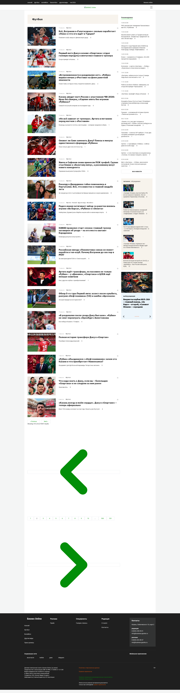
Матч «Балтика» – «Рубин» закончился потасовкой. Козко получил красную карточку (134, 164)
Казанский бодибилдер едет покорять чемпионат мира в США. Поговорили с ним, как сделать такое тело (137, 304)
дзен (50, 657)
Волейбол (44, 2)
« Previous (33, 421)
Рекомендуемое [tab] (127, 17)
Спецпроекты (81, 619)
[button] (123, 316)
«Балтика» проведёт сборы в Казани (133, 94)
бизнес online (148, 2)
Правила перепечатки (85, 671)
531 (110, 518)
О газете (104, 623)
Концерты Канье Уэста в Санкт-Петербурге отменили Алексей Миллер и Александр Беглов (135, 103)
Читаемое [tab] (126, 181)
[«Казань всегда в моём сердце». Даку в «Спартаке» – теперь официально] (43, 407)
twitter (41, 657)
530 (102, 518)
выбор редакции (129, 296)
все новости (137, 171)
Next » (46, 421)
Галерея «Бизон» (82, 623)
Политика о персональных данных (89, 668)
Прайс (52, 623)
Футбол (36, 2)
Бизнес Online (34, 618)
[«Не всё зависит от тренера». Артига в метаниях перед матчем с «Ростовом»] (43, 123)
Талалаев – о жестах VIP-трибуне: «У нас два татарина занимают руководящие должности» (136, 134)
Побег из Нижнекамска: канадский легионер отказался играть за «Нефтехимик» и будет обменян (135, 211)
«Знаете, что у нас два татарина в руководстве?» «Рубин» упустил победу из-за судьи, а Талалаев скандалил (136, 123)
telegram (61, 657)
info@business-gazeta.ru (140, 633)
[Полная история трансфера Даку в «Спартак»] (43, 342)
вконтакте (30, 657)
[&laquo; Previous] (74, 472)
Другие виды (63, 2)
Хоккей (30, 2)
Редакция (105, 619)
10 (88, 518)
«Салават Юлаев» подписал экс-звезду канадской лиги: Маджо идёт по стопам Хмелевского (135, 245)
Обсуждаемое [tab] (135, 181)
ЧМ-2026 (73, 2)
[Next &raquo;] (74, 565)
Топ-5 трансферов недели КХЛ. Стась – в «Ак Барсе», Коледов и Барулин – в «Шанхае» (136, 228)
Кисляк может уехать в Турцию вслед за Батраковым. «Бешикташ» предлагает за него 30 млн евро (135, 36)
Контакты (105, 627)
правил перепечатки (100, 684)
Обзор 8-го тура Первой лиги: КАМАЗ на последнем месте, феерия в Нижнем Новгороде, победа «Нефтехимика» (134, 47)
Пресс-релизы (29, 642)
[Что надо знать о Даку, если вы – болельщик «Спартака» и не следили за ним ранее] (43, 386)
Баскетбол (53, 2)
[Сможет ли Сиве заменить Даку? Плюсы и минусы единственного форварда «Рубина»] (43, 145)
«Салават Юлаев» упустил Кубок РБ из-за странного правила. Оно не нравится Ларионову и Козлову (135, 195)
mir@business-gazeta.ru (140, 642)
